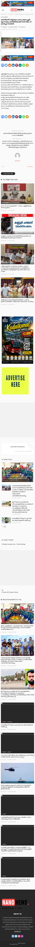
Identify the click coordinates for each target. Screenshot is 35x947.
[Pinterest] (16, 65)
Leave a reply (7, 173)
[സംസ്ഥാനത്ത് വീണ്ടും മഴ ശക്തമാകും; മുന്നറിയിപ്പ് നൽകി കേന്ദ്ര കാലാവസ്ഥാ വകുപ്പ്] (17, 743)
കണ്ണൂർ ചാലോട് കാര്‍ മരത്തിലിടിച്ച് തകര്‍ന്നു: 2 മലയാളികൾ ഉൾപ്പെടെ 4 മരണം (16, 237)
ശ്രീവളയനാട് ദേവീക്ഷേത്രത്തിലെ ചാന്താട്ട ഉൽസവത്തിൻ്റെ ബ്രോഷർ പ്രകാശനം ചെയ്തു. (17, 301)
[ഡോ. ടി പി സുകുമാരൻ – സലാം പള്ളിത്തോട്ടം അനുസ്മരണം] (17, 193)
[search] (31, 10)
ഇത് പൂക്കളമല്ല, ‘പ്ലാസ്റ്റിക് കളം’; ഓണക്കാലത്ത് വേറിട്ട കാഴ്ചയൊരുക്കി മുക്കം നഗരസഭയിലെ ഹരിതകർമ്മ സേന (17, 476)
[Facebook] (2, 65)
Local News (6, 202)
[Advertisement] (17, 420)
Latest (9, 472)
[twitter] (16, 936)
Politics (10, 721)
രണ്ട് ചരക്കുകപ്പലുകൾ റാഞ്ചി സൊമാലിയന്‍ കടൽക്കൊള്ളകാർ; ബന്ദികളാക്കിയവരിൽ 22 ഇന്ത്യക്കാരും (16, 787)
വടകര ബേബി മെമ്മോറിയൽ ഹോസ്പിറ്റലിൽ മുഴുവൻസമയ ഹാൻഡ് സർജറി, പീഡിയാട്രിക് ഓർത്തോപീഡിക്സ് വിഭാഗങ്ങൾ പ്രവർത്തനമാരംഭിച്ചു (22, 491)
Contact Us (17, 931)
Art (5, 472)
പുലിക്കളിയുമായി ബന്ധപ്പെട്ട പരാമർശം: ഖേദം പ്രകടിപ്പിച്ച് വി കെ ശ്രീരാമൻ (16, 818)
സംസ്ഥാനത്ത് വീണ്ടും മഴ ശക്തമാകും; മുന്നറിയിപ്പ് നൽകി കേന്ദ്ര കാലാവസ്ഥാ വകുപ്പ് (17, 756)
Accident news (6, 232)
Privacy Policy (21, 943)
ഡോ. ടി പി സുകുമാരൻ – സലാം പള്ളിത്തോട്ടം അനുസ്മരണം (16, 207)
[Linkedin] (13, 65)
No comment (22, 27)
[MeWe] (20, 65)
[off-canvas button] (3, 10)
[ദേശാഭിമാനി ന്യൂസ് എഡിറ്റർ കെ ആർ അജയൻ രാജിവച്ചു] (6, 520)
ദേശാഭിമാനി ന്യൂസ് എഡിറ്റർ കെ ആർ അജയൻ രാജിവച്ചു (22, 519)
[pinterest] (19, 936)
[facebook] (13, 936)
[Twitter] (6, 65)
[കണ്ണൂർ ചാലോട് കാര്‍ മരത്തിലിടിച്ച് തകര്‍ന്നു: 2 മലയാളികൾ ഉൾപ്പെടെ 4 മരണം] (17, 224)
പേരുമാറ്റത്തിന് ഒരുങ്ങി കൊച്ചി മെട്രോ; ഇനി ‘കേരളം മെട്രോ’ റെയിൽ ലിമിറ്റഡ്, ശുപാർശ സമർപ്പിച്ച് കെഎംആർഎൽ (15, 881)
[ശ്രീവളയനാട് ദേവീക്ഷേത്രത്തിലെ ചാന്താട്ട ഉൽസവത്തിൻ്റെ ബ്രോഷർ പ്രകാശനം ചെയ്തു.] (17, 287)
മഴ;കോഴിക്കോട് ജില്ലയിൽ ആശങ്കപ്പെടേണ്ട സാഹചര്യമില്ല (17, 134)
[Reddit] (9, 65)
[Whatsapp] (23, 65)
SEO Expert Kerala (12, 592)
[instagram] (22, 936)
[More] (27, 65)
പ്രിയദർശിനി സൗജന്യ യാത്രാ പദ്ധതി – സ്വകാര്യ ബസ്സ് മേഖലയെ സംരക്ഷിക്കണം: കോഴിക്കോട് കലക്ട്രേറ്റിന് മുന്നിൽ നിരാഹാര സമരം (15, 268)
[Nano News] (17, 10)
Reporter (5, 27)
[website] (2, 167)
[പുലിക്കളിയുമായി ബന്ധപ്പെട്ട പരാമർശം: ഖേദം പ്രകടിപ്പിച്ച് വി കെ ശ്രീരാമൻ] (17, 805)
